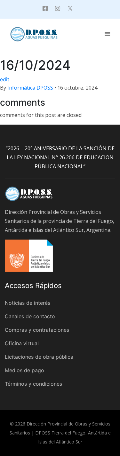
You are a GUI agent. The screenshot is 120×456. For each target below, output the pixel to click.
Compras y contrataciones (37, 330)
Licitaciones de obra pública (39, 357)
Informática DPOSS (30, 87)
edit (4, 79)
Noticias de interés (27, 303)
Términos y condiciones (33, 384)
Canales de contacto (30, 316)
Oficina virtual (22, 343)
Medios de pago (24, 370)
